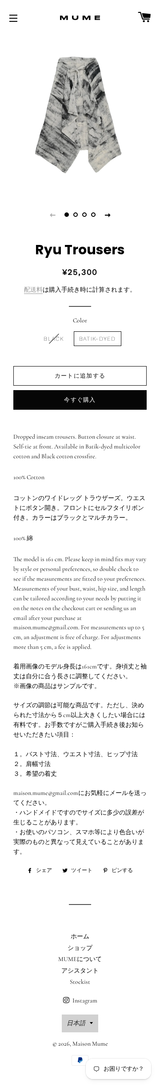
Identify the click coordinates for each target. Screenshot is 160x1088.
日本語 (76, 1023)
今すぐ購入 (80, 399)
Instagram (84, 1000)
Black (54, 338)
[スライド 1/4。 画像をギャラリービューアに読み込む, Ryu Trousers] (66, 214)
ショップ (80, 948)
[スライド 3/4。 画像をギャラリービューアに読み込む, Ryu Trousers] (84, 214)
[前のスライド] (52, 214)
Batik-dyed (97, 338)
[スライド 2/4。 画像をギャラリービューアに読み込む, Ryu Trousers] (75, 214)
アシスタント (80, 970)
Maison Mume (90, 1043)
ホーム (80, 936)
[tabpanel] (80, 113)
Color (80, 320)
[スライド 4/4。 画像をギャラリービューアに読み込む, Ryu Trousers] (93, 214)
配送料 (33, 289)
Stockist (80, 982)
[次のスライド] (107, 214)
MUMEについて (80, 959)
